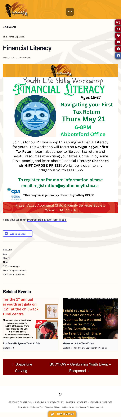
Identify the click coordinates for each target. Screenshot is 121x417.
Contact (107, 402)
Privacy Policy (56, 402)
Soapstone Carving (23, 367)
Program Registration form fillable (47, 219)
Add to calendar (18, 233)
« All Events (9, 26)
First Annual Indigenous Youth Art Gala (21, 343)
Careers (70, 402)
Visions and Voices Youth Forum (78, 343)
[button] (70, 12)
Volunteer (95, 402)
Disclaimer (40, 402)
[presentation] (30, 318)
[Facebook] (60, 394)
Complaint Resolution (20, 402)
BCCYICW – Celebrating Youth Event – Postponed (80, 367)
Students (82, 402)
